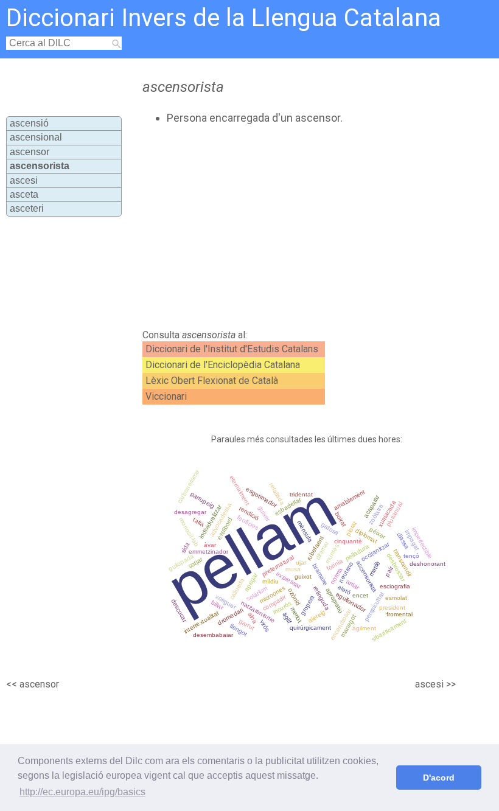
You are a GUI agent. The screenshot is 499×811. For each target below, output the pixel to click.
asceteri (27, 208)
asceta (24, 194)
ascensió (29, 123)
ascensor (29, 152)
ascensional (36, 137)
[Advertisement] (273, 227)
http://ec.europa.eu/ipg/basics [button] (82, 792)
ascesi (24, 180)
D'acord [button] (439, 777)
